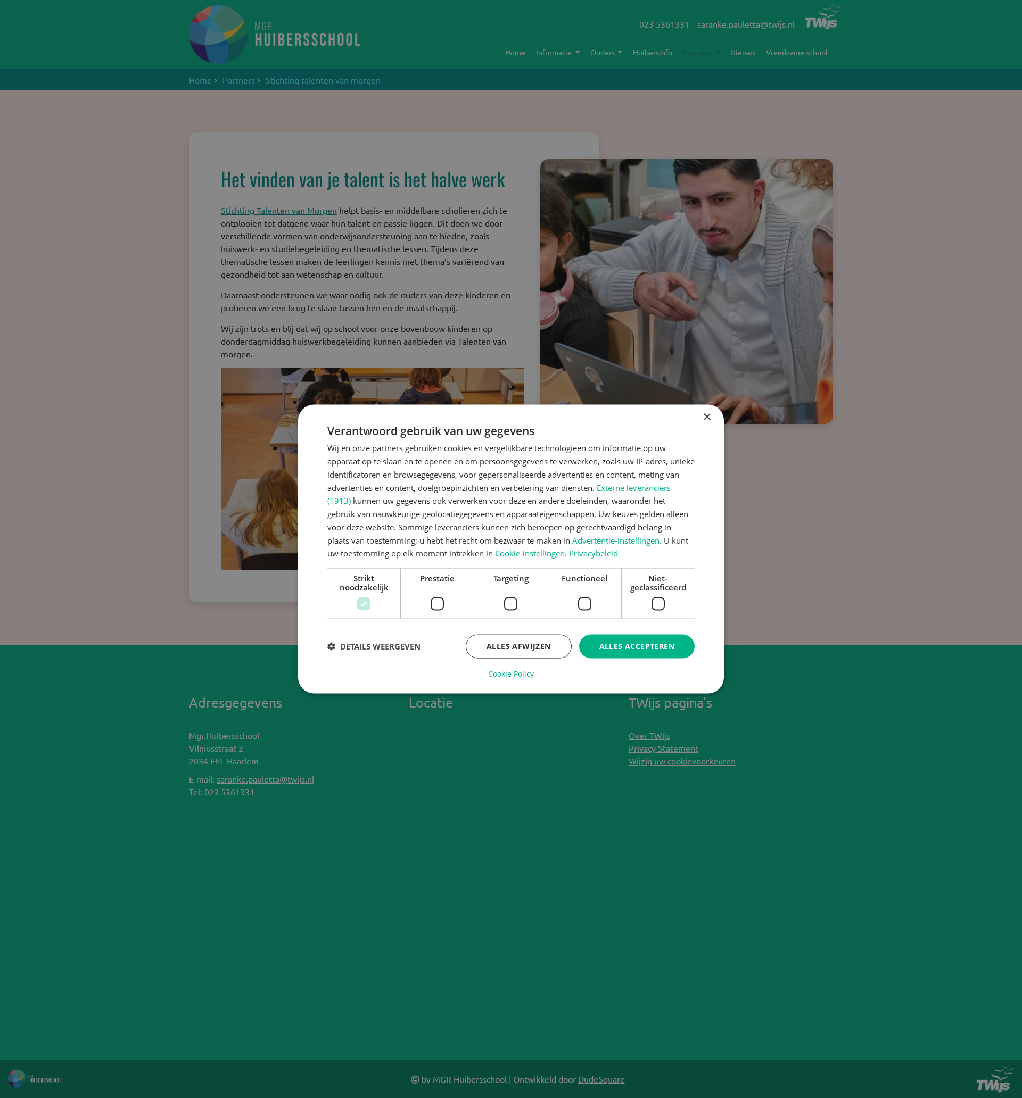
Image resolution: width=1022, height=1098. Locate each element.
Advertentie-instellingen (616, 540)
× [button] (707, 417)
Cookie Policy (511, 673)
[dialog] (511, 549)
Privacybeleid (593, 553)
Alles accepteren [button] (636, 646)
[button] (374, 646)
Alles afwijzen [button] (519, 646)
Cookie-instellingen (530, 553)
